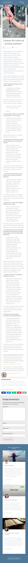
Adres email (6, 428)
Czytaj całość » (8, 479)
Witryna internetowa (8, 433)
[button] (3, 393)
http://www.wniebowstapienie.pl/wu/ (12, 364)
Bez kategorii (15, 47)
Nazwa (5, 423)
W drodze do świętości (11, 500)
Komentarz (6, 406)
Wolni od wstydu (9, 465)
